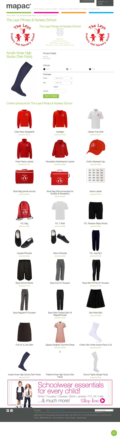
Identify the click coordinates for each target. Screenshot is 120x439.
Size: (44, 82)
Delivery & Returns (74, 9)
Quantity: (45, 91)
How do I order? (51, 9)
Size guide (62, 9)
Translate (108, 412)
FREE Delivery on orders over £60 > (60, 43)
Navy (93, 69)
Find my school (39, 9)
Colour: (45, 78)
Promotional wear (58, 410)
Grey (70, 69)
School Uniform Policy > (60, 41)
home (8, 15)
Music (48, 410)
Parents (13, 15)
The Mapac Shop (95, 9)
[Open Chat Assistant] (114, 433)
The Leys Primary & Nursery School (26, 15)
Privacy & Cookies (70, 418)
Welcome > (60, 39)
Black (48, 69)
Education (37, 410)
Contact (84, 9)
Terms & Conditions (58, 418)
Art (44, 410)
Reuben (84, 418)
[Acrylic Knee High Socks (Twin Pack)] (22, 79)
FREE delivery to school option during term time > (60, 45)
